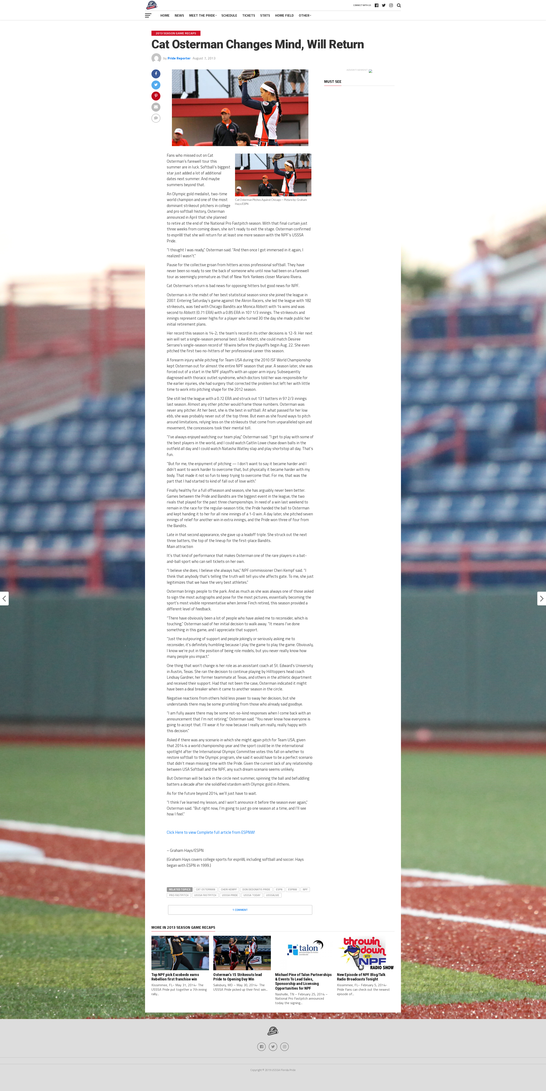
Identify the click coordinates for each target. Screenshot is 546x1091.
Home (165, 15)
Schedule (229, 15)
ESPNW (292, 889)
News (179, 15)
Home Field (284, 15)
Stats (265, 15)
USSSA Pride (230, 895)
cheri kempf (229, 889)
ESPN (279, 889)
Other (304, 15)
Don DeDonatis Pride (256, 889)
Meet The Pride (202, 15)
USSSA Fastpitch (205, 895)
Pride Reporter (179, 58)
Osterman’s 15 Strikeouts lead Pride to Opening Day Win (237, 977)
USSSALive (272, 895)
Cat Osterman (205, 889)
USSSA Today (252, 895)
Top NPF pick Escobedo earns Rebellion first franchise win (175, 977)
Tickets (248, 15)
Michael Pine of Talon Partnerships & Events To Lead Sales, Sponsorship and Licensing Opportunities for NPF (303, 981)
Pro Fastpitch (179, 895)
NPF (305, 889)
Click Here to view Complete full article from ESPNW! (211, 832)
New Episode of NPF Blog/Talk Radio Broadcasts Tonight (361, 977)
